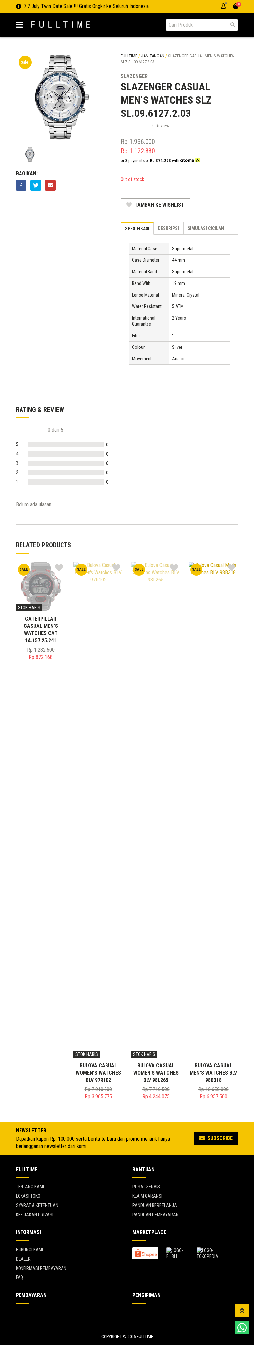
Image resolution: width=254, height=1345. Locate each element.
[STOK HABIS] (40, 586)
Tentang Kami (30, 1186)
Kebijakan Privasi (34, 1214)
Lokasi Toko (28, 1196)
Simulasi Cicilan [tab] (206, 228)
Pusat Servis (146, 1186)
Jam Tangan (152, 55)
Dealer (23, 1259)
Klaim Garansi (147, 1196)
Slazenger (134, 76)
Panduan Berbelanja (154, 1205)
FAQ (19, 1277)
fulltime (129, 55)
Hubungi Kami (29, 1249)
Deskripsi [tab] (168, 228)
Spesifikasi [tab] (137, 228)
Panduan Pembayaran (155, 1214)
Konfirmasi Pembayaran (41, 1268)
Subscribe (219, 1138)
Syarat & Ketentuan (37, 1205)
